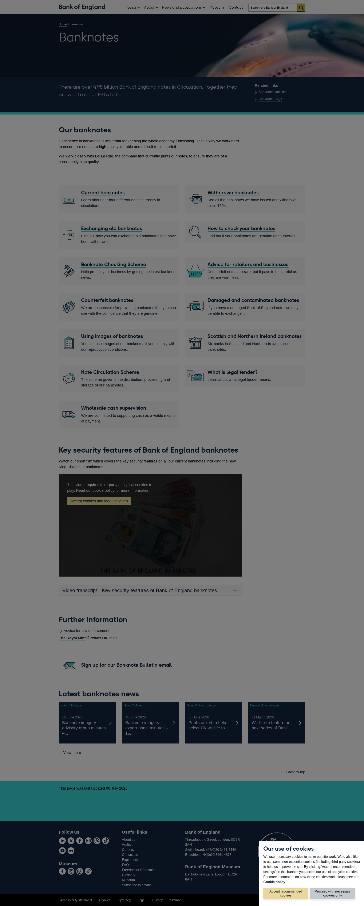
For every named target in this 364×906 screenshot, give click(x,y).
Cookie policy (274, 882)
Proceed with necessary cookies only (333, 893)
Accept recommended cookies (285, 893)
